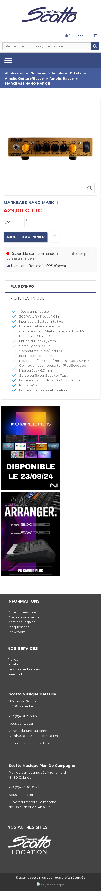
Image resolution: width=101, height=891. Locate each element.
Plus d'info (22, 286)
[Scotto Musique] (50, 15)
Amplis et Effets (66, 73)
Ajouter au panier (25, 237)
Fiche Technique (27, 298)
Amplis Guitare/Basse (24, 78)
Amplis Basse (62, 78)
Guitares (38, 73)
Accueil (16, 73)
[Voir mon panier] (95, 35)
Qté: (7, 222)
